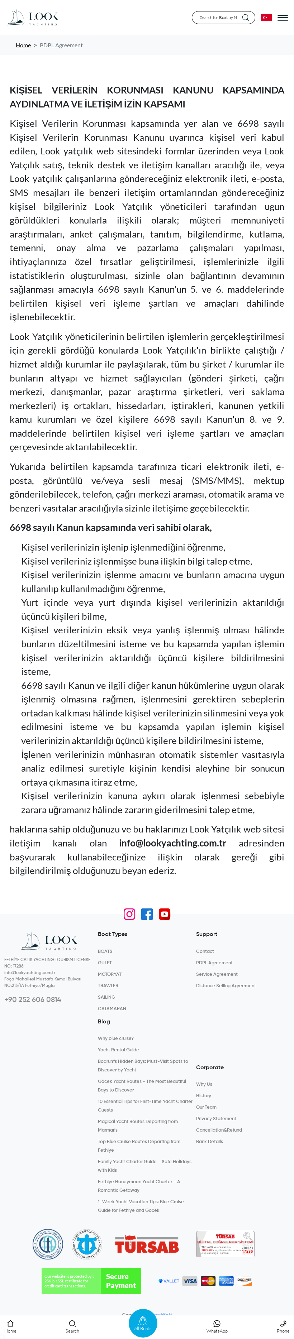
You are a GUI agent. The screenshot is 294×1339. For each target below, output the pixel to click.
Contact (205, 951)
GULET (105, 963)
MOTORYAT (110, 974)
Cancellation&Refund (219, 1130)
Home (23, 45)
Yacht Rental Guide (118, 1050)
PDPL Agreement (214, 963)
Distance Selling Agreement (226, 986)
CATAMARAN (112, 1009)
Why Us (204, 1084)
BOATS (105, 951)
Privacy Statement (216, 1119)
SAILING (106, 997)
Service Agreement (217, 974)
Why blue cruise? (116, 1038)
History (203, 1096)
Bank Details (209, 1141)
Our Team (206, 1107)
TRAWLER (108, 986)
